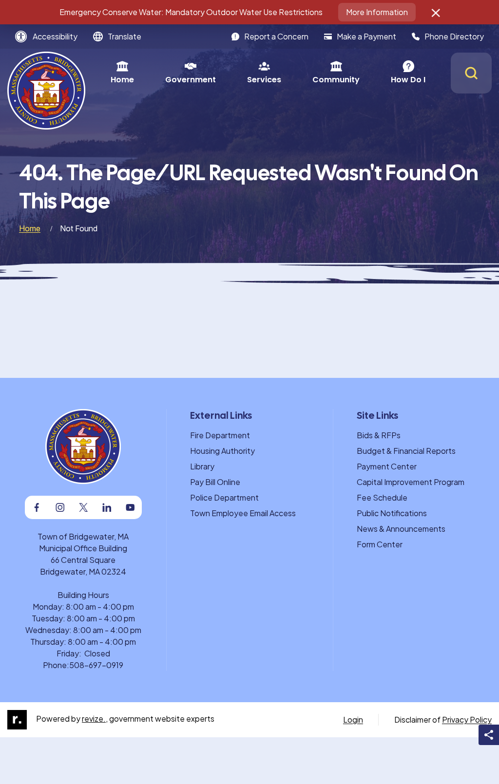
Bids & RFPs (379, 435)
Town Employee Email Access (243, 513)
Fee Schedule (382, 497)
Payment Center (387, 466)
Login (353, 719)
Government (190, 79)
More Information (377, 12)
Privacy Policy (467, 719)
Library (202, 466)
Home (122, 79)
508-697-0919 (96, 665)
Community (336, 79)
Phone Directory (454, 36)
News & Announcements (401, 528)
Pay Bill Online (215, 482)
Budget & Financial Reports (406, 451)
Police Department (224, 497)
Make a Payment (366, 36)
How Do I (408, 79)
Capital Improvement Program (410, 482)
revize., (95, 718)
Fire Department (220, 435)
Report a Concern (276, 36)
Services (264, 79)
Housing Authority (222, 451)
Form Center (380, 544)
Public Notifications (392, 513)
